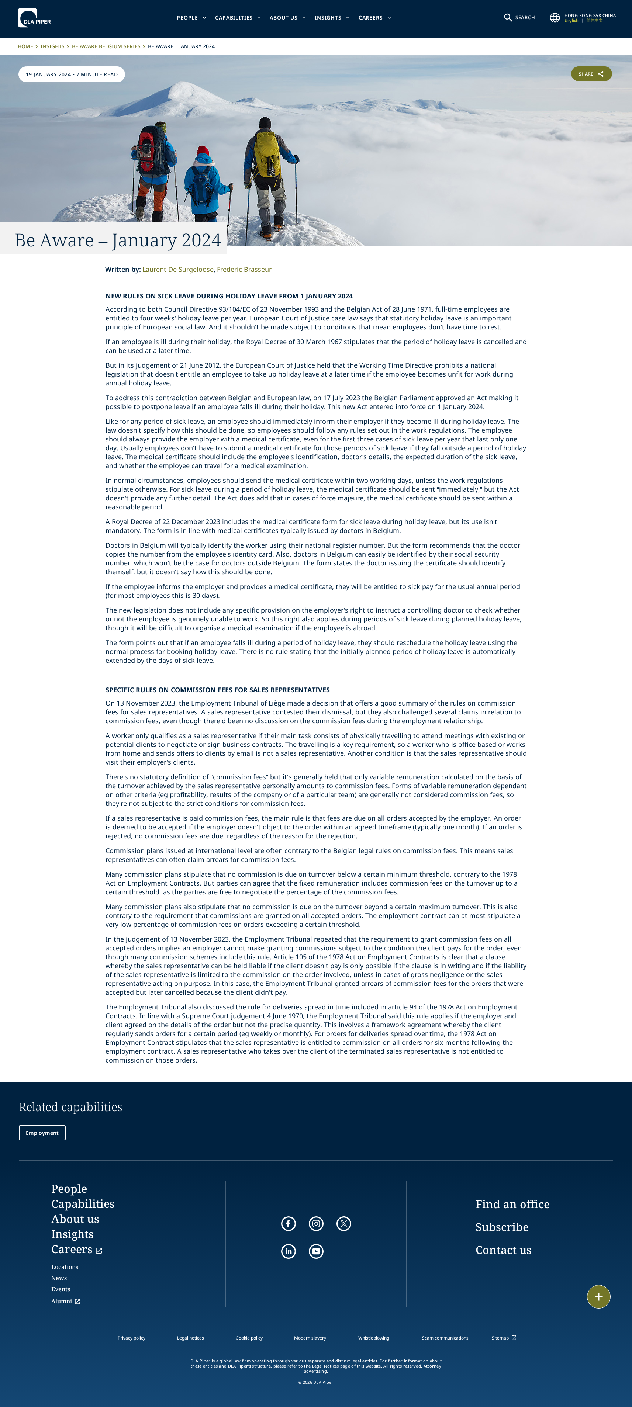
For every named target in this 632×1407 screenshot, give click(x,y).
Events (60, 1289)
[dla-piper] (36, 17)
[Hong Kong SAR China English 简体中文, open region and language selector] (555, 18)
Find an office (513, 1204)
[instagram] (316, 1223)
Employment (42, 1132)
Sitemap (500, 1338)
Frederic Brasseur (244, 269)
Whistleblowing (373, 1338)
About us (284, 17)
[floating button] (599, 1297)
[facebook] (288, 1223)
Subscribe (502, 1226)
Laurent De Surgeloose (178, 269)
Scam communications (445, 1338)
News (59, 1278)
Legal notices (190, 1338)
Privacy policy (131, 1338)
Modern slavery (310, 1338)
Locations (64, 1267)
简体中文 (595, 20)
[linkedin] (288, 1251)
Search (525, 17)
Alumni (61, 1301)
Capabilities (234, 17)
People (187, 17)
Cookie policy (249, 1338)
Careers (371, 17)
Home (25, 46)
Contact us (504, 1249)
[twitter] (343, 1223)
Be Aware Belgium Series (106, 46)
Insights (328, 17)
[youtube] (316, 1251)
